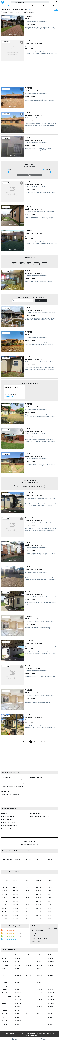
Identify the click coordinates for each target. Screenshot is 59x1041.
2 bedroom (17, 12)
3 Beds (36, 263)
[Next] (22, 25)
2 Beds (28, 263)
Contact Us (20, 1033)
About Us (12, 1033)
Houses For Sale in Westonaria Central (39, 816)
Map (56, 9)
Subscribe (41, 301)
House (24, 5)
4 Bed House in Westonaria (41, 280)
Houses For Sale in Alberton (7, 816)
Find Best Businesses (31, 1035)
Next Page (44, 742)
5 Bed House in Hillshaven (41, 675)
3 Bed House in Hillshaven (41, 25)
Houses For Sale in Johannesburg (9, 828)
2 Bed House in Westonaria (41, 146)
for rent (30, 9)
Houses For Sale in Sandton (7, 819)
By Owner (11, 12)
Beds (44, 5)
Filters (54, 5)
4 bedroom (30, 12)
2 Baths (25, 486)
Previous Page (16, 742)
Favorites (45, 1039)
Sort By (5, 5)
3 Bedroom (24, 12)
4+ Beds (44, 263)
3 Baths (33, 486)
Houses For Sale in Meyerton (8, 822)
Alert (15, 1039)
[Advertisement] (29, 75)
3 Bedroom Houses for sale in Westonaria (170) (12, 783)
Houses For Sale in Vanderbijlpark (9, 825)
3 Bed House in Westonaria (41, 50)
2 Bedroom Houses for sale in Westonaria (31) (12, 780)
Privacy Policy (41, 1033)
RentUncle (2, 2)
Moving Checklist (51, 1033)
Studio (14, 263)
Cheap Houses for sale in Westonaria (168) (40, 780)
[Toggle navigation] (56, 2)
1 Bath (17, 486)
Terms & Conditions (30, 1033)
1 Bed (21, 263)
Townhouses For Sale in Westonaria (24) (10, 794)
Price (15, 5)
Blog (7, 1033)
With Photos (4, 12)
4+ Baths (41, 486)
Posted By (34, 5)
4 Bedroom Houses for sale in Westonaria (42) (12, 786)
